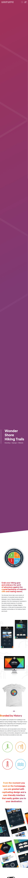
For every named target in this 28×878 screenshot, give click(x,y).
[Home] (8, 2)
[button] (12, 711)
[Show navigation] (25, 2)
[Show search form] (22, 2)
